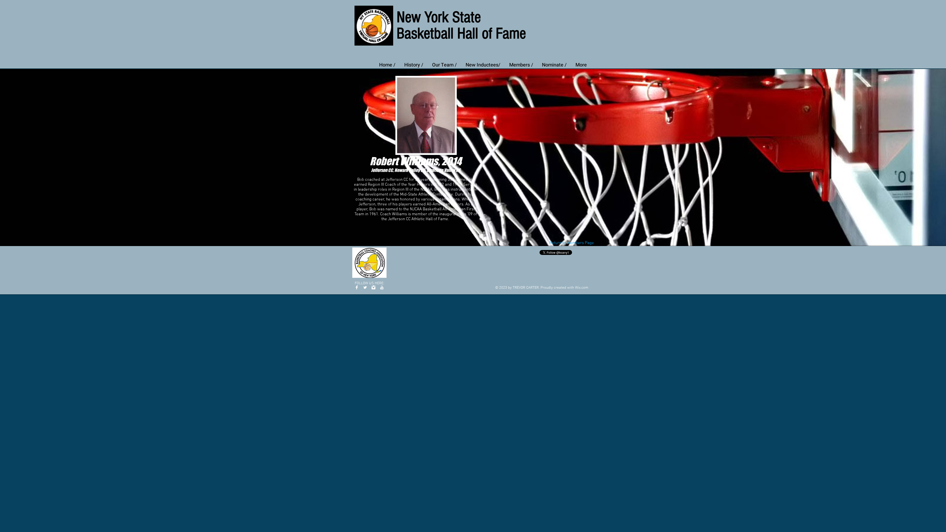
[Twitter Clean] (365, 287)
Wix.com (581, 287)
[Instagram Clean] (373, 287)
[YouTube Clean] (382, 287)
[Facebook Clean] (357, 287)
